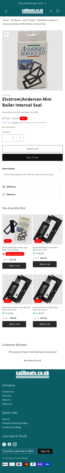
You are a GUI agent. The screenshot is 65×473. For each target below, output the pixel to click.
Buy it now (32, 157)
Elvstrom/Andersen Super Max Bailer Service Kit (45, 308)
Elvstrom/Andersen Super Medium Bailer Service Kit (16, 308)
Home (6, 20)
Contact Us (8, 391)
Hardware (16, 20)
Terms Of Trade (21, 458)
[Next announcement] (59, 3)
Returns (6, 399)
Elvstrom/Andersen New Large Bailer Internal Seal (15, 248)
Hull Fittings (29, 20)
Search (6, 419)
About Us (7, 403)
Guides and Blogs (11, 427)
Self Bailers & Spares (47, 20)
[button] (6, 11)
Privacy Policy (8, 458)
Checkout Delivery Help (15, 423)
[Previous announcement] (5, 3)
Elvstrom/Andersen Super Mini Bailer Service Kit (45, 248)
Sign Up (45, 451)
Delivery (15, 122)
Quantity (6, 132)
